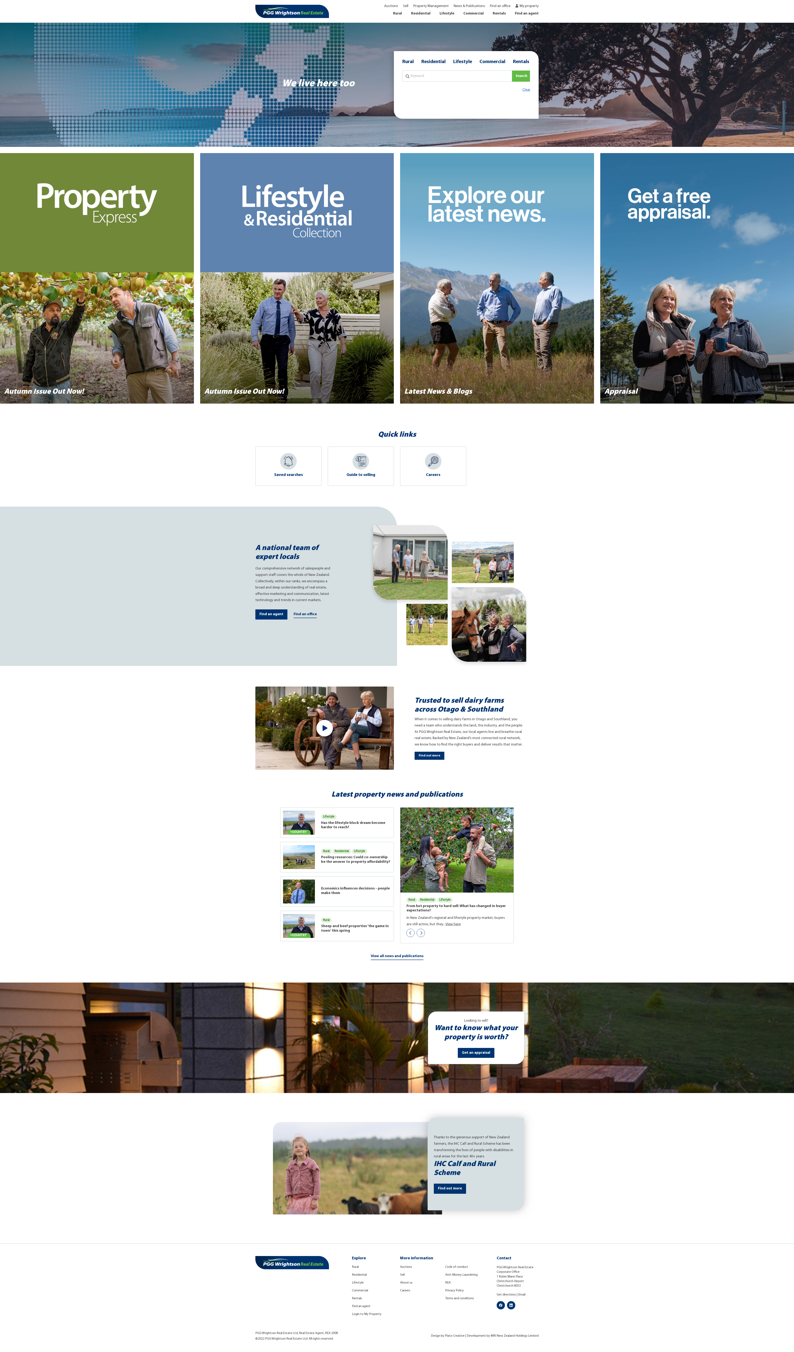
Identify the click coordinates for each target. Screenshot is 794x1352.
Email (521, 1294)
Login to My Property (366, 1314)
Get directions (506, 1294)
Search (521, 76)
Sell (405, 6)
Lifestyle (447, 14)
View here (453, 924)
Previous (410, 933)
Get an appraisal (476, 1053)
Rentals (499, 14)
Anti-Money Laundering (461, 1274)
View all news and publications (397, 956)
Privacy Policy (454, 1290)
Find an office (500, 6)
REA (448, 1282)
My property (529, 6)
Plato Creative (455, 1336)
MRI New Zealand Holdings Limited (515, 1336)
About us (406, 1282)
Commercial (473, 14)
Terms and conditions (459, 1298)
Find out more (429, 755)
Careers (405, 1290)
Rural (397, 14)
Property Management (431, 6)
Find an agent (527, 14)
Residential (420, 14)
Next (421, 933)
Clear (526, 90)
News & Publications (469, 6)
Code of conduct (456, 1267)
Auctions (391, 6)
